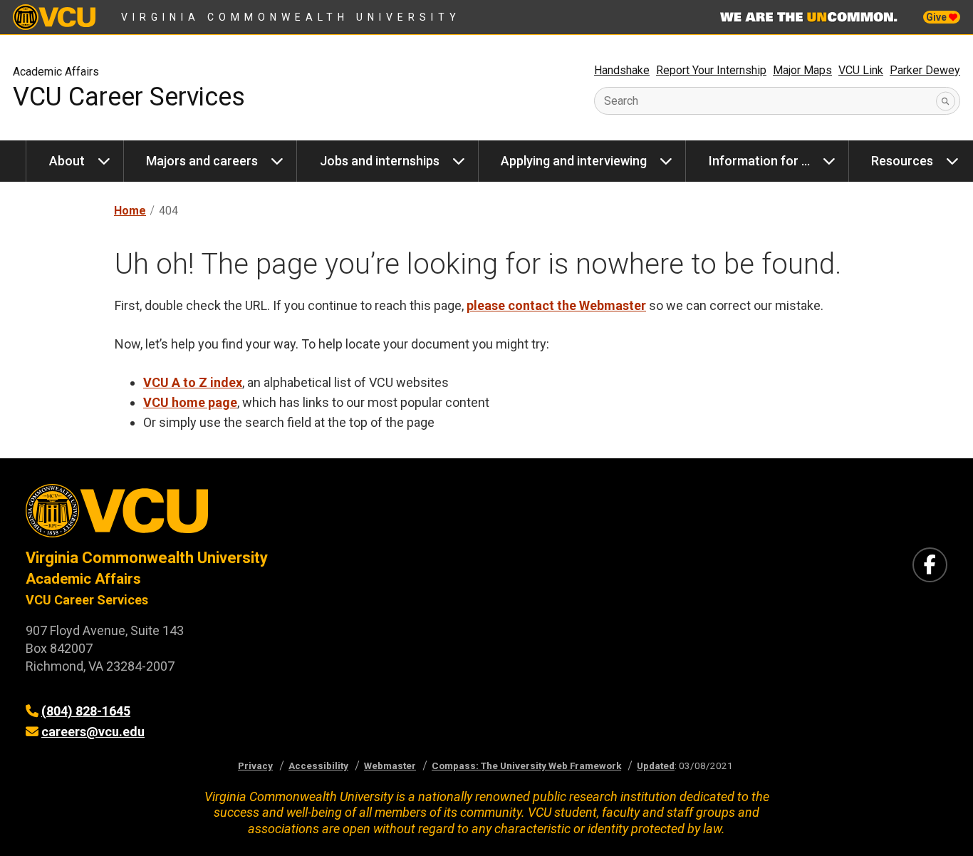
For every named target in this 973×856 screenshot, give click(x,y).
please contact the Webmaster (556, 305)
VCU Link (860, 70)
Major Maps (802, 70)
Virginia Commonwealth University (291, 17)
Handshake (622, 70)
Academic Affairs (56, 71)
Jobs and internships (379, 160)
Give (937, 17)
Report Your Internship (711, 70)
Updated (656, 765)
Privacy (255, 765)
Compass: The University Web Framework (526, 765)
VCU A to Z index (192, 382)
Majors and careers (202, 160)
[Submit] (945, 100)
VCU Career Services (129, 97)
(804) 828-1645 (85, 710)
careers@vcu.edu (93, 731)
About (67, 160)
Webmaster (390, 765)
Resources (902, 160)
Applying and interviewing (574, 160)
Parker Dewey (925, 70)
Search (621, 101)
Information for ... (759, 160)
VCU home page (190, 402)
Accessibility (318, 765)
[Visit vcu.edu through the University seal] (243, 515)
